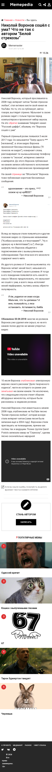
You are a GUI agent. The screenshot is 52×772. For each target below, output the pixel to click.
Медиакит (18, 745)
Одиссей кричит (10, 572)
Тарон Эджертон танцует (16, 678)
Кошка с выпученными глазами (19, 608)
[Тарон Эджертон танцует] (26, 661)
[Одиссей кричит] (26, 555)
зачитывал (7, 391)
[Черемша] (26, 696)
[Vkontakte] (8, 749)
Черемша (6, 713)
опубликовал (28, 380)
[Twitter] (2, 749)
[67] (26, 626)
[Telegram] (14, 749)
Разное (28, 745)
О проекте (6, 745)
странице (17, 174)
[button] (3, 4)
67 (2, 643)
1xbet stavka (40, 745)
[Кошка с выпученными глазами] (26, 590)
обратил (13, 123)
